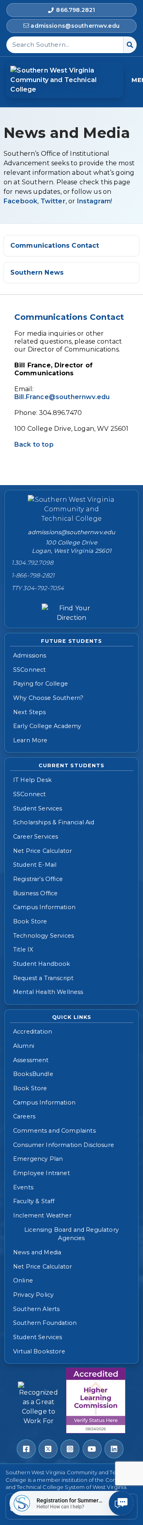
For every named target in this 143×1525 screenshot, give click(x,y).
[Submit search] (129, 44)
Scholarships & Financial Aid (53, 822)
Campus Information (44, 907)
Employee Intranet (41, 1173)
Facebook (20, 201)
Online (23, 1280)
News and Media (37, 1252)
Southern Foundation (45, 1322)
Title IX (23, 949)
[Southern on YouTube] (92, 1448)
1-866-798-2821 (33, 575)
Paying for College (40, 683)
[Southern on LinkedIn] (114, 1448)
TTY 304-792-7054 (38, 588)
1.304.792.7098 (32, 562)
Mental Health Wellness (48, 992)
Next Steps (29, 712)
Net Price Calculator (42, 850)
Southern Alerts (36, 1309)
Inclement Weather (42, 1215)
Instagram (94, 201)
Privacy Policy (33, 1294)
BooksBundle (33, 1074)
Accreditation (32, 1031)
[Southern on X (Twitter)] (48, 1448)
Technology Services (43, 935)
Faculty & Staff (33, 1201)
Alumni (23, 1045)
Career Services (35, 836)
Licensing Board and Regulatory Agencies (71, 1234)
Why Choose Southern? (48, 697)
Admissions (29, 655)
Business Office (35, 893)
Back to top (34, 444)
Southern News (37, 272)
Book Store (30, 921)
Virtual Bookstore (39, 1351)
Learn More (30, 740)
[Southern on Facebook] (26, 1448)
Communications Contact (54, 245)
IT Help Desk (32, 780)
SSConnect (29, 669)
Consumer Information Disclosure (63, 1145)
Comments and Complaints (54, 1130)
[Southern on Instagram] (69, 1448)
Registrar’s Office (38, 879)
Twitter (53, 201)
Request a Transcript (43, 978)
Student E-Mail (34, 864)
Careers (24, 1116)
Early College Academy (47, 726)
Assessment (31, 1060)
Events (23, 1187)
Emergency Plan (38, 1158)
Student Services (37, 808)
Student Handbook (41, 963)
